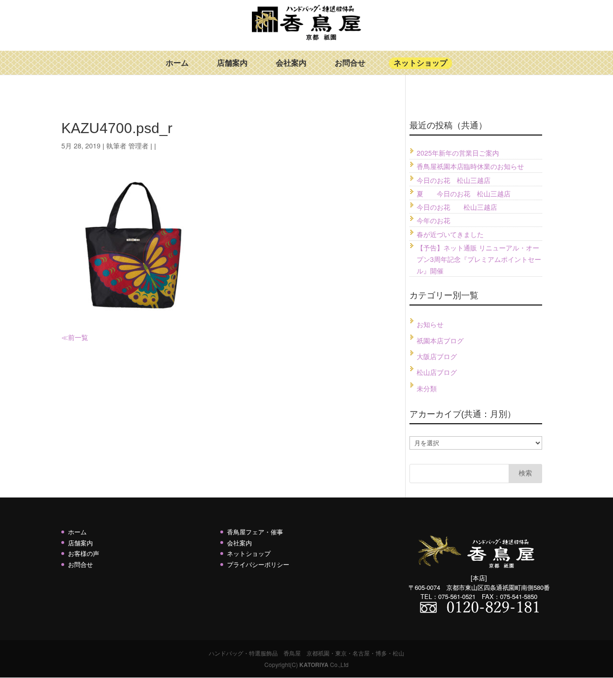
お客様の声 (83, 553)
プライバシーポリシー (258, 564)
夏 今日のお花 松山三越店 (464, 193)
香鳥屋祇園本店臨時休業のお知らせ (470, 166)
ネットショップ (420, 63)
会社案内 (291, 63)
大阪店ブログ (437, 356)
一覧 (81, 337)
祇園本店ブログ (440, 340)
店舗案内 (232, 63)
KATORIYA (314, 664)
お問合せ (350, 63)
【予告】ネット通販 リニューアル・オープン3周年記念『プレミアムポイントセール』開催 (479, 259)
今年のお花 (433, 220)
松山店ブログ (437, 372)
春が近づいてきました (450, 234)
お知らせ (430, 324)
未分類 (427, 388)
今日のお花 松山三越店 (453, 180)
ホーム (177, 63)
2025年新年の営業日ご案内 (458, 153)
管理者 (138, 145)
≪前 (68, 337)
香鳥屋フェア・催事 (255, 531)
